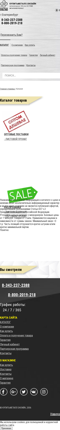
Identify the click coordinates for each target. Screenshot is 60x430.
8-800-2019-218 (11, 23)
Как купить (6, 331)
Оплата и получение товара (16, 335)
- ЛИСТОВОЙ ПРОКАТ (15, 139)
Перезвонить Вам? (11, 34)
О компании (7, 326)
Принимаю (6, 428)
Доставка (5, 369)
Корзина (52, 11)
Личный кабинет (10, 344)
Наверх (55, 414)
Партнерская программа (14, 348)
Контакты (6, 353)
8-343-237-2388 (11, 20)
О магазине (6, 378)
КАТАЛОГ (5, 322)
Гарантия (5, 340)
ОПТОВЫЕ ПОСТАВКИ (16, 134)
